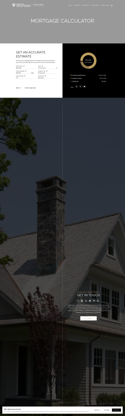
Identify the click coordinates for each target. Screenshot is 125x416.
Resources (77, 5)
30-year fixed (42, 68)
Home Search (85, 5)
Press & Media (95, 5)
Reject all (97, 410)
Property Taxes (77, 78)
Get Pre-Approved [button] (30, 87)
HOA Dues (41, 76)
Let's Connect (88, 318)
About (70, 5)
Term (39, 66)
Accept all (116, 410)
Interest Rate (19, 76)
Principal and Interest (78, 75)
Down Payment (20, 71)
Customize (106, 410)
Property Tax (42, 71)
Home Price (19, 66)
